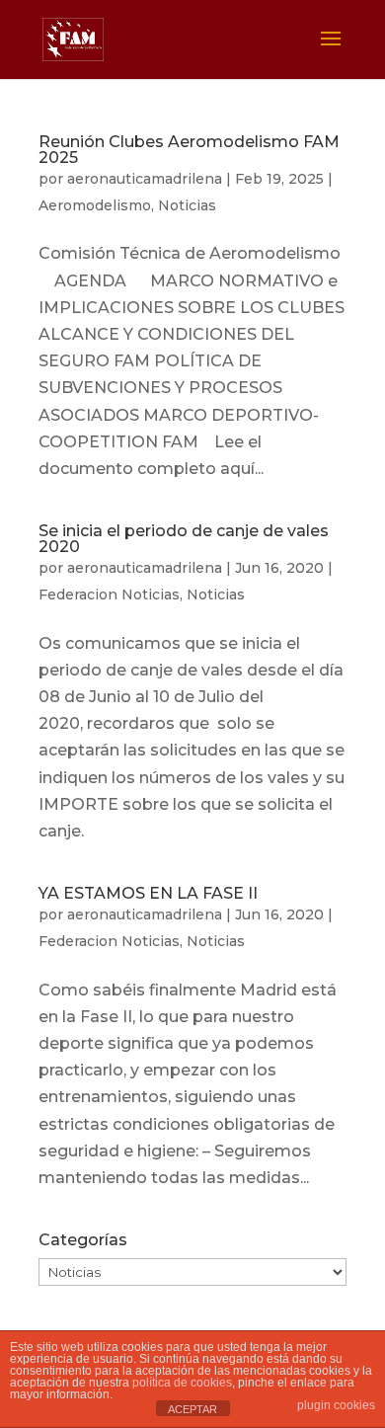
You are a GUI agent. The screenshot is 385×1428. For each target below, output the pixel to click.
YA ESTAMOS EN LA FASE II (148, 893)
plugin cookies (336, 1405)
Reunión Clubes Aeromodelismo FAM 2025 (189, 149)
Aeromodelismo (94, 205)
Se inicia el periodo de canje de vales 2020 (183, 538)
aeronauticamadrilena (144, 179)
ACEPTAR (192, 1409)
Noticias (187, 205)
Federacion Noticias (109, 594)
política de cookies (182, 1382)
